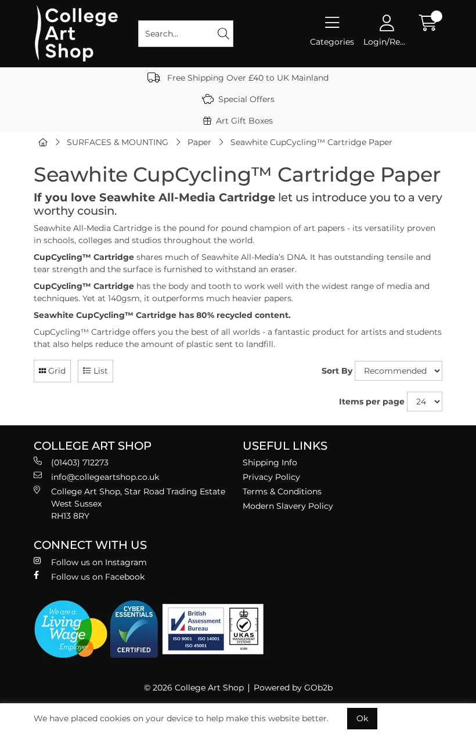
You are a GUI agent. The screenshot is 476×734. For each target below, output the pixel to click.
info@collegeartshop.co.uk (105, 477)
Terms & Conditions (282, 491)
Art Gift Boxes (244, 120)
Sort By (337, 371)
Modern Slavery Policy (288, 506)
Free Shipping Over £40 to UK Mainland (247, 78)
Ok (362, 718)
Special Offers (246, 99)
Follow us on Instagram (99, 562)
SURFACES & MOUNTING (117, 142)
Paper (199, 142)
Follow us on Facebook (98, 577)
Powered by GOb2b (293, 687)
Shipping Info (270, 462)
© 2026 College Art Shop (194, 687)
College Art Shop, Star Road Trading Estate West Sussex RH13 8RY (138, 503)
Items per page (372, 401)
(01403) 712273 (80, 462)
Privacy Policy (271, 477)
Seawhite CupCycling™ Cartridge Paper (311, 142)
